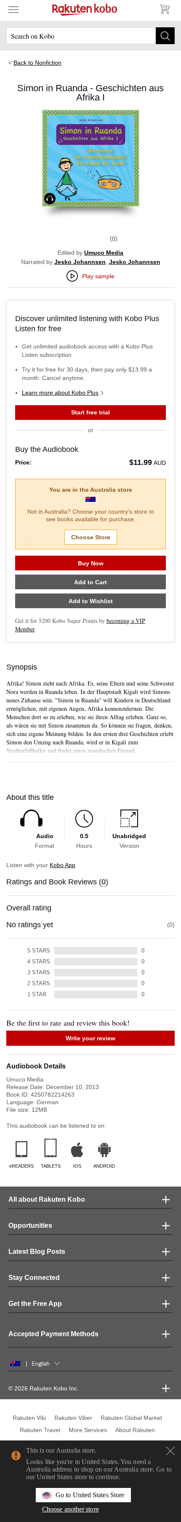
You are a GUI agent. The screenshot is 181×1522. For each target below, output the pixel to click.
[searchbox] (90, 35)
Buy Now (91, 563)
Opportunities (30, 1225)
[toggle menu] (13, 9)
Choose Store (90, 537)
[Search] (165, 35)
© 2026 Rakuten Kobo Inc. (43, 1388)
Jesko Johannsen (80, 262)
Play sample (98, 276)
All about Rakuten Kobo (46, 1199)
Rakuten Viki (29, 1417)
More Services (88, 1430)
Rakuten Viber (73, 1417)
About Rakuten (135, 1430)
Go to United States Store (90, 1494)
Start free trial (90, 412)
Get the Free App (35, 1303)
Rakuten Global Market (131, 1417)
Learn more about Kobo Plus (60, 392)
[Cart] (164, 9)
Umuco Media (103, 252)
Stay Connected (34, 1277)
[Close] (170, 1451)
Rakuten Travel (40, 1430)
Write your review (90, 1038)
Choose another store (70, 1509)
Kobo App (62, 865)
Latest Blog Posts (36, 1251)
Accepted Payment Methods (53, 1333)
